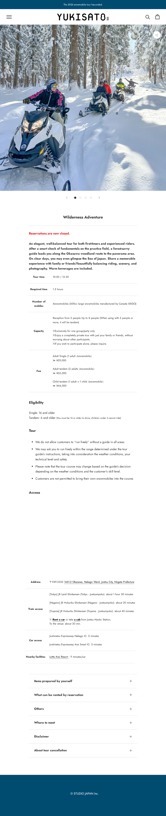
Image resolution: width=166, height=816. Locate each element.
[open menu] (9, 17)
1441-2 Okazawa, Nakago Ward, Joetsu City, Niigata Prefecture (99, 582)
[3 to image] (86, 198)
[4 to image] (91, 198)
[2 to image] (80, 198)
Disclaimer (41, 736)
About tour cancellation (50, 750)
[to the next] (99, 198)
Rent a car (59, 620)
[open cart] (157, 16)
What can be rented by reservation (58, 695)
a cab (77, 620)
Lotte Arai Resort (59, 657)
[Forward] (66, 198)
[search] (147, 16)
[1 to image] (75, 198)
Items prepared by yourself (53, 681)
